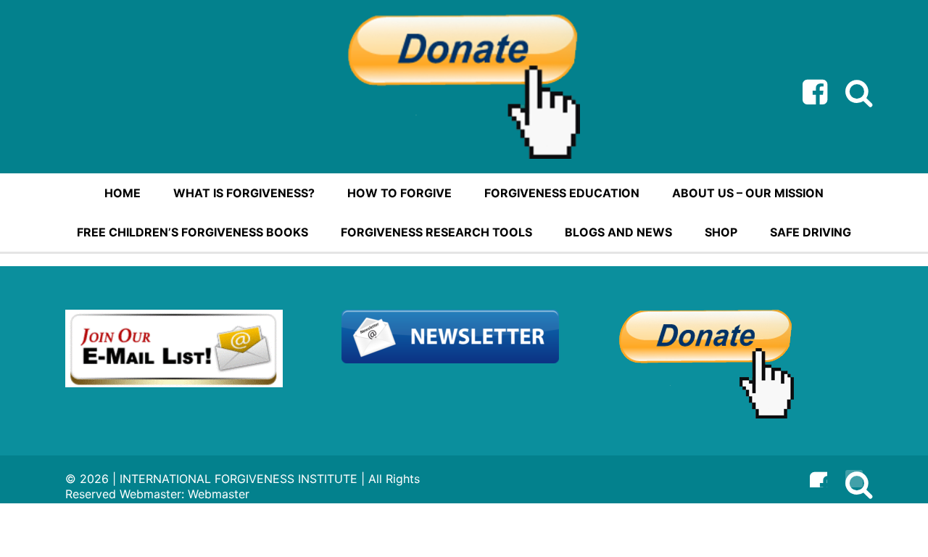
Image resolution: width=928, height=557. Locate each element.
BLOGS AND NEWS (618, 232)
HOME (122, 193)
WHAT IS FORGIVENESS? (244, 193)
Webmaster (218, 494)
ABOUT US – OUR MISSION (748, 193)
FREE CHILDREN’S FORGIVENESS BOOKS (192, 232)
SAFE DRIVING (810, 232)
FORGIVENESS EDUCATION (561, 193)
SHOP (721, 232)
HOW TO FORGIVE (399, 193)
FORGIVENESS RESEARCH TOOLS (436, 232)
